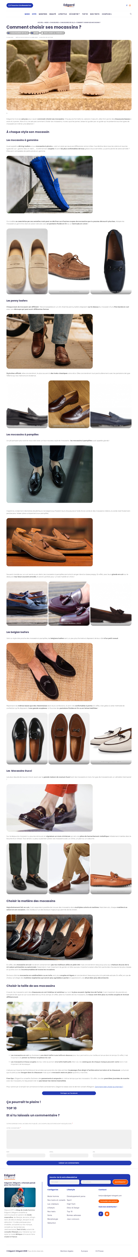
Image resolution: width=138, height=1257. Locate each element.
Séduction (51, 1223)
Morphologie (52, 1219)
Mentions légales (66, 1251)
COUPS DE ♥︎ (107, 14)
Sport (69, 1200)
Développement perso (76, 1196)
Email (51, 1152)
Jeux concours (73, 1219)
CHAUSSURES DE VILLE (67, 22)
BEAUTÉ (52, 14)
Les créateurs (53, 1204)
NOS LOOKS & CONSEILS (54, 33)
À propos (84, 1251)
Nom (7, 1152)
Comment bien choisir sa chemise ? (109, 1087)
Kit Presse (100, 1251)
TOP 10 (85, 14)
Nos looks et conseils (56, 1200)
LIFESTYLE (62, 14)
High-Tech (71, 1204)
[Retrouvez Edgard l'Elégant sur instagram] (130, 5)
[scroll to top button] (133, 1252)
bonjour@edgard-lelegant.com (110, 1196)
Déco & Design (73, 1208)
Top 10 (69, 1211)
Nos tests (51, 1211)
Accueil (40, 22)
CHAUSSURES (54, 22)
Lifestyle (51, 1208)
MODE (27, 14)
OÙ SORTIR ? (74, 14)
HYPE (34, 14)
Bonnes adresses (74, 1215)
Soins (49, 1215)
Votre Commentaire (13, 1128)
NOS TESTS (95, 14)
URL (94, 1152)
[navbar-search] (131, 14)
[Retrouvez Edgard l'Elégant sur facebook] (126, 5)
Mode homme (53, 1196)
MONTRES (43, 14)
